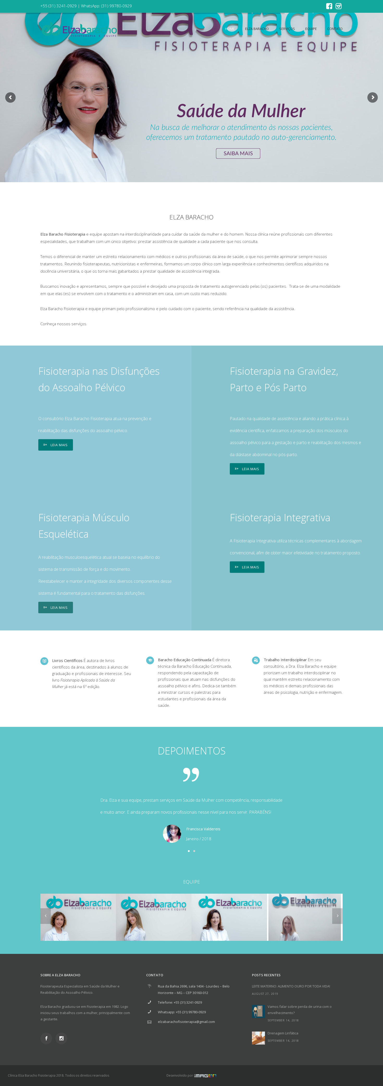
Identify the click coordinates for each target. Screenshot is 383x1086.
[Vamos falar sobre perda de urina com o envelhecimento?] (258, 1011)
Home (230, 28)
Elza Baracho (257, 28)
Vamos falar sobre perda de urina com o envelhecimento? (300, 1009)
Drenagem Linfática (283, 1033)
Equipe (311, 28)
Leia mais (59, 445)
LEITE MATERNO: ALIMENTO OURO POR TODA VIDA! (291, 986)
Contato (335, 28)
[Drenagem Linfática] (258, 1038)
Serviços (287, 28)
